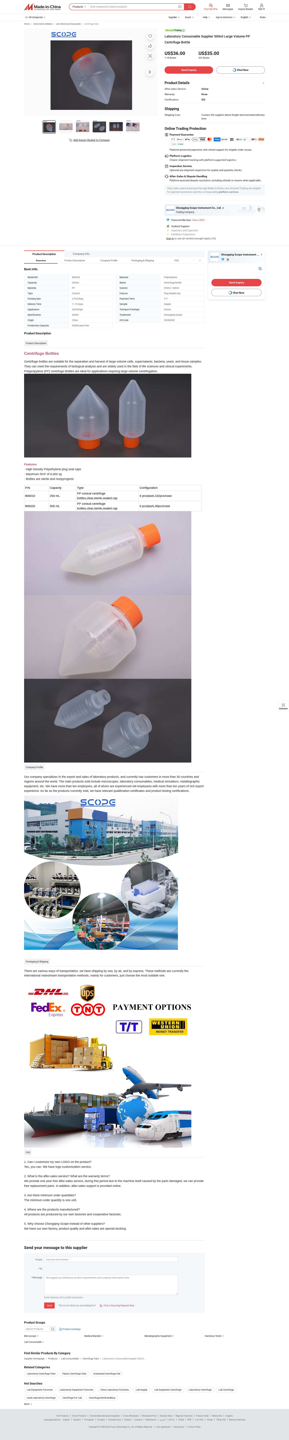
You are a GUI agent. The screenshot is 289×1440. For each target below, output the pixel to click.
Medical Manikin (92, 1335)
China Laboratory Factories (114, 1389)
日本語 (181, 1419)
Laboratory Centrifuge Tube (41, 1373)
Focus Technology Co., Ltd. (122, 1426)
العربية (162, 1419)
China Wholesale (130, 1415)
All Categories (36, 17)
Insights (229, 1415)
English (66, 1419)
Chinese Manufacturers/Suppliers (105, 1415)
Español (77, 1419)
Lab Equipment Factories (40, 1389)
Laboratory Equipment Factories (76, 1389)
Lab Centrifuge (226, 1389)
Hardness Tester (213, 1335)
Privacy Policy (194, 1426)
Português (88, 1419)
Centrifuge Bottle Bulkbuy (102, 1397)
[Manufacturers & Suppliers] (42, 6)
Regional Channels (184, 1415)
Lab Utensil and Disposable (68, 23)
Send (49, 1305)
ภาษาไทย (199, 1419)
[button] (193, 260)
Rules (263, 17)
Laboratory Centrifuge (200, 1389)
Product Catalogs (71, 1329)
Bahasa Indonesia (237, 1419)
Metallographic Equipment (158, 1335)
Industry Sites (166, 1415)
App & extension (224, 17)
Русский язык (114, 1419)
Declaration (179, 1426)
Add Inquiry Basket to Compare (91, 140)
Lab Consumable (33, 1342)
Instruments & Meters (42, 23)
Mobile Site (217, 1415)
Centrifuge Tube (91, 23)
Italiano (127, 1419)
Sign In (170, 238)
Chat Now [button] (243, 70)
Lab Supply (141, 1389)
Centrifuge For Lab (72, 1397)
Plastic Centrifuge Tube (74, 1373)
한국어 (172, 1419)
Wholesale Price (149, 1415)
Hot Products (63, 1415)
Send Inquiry (189, 70)
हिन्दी (189, 1419)
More (27, 1403)
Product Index (202, 1415)
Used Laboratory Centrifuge (41, 1397)
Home (27, 23)
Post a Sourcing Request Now (117, 1305)
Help (205, 17)
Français (101, 1419)
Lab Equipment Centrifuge (167, 1389)
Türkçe (210, 1419)
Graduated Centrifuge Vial (106, 1373)
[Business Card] (260, 268)
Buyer (188, 17)
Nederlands (151, 1419)
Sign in (261, 8)
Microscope (30, 1335)
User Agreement (163, 1426)
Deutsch (138, 1419)
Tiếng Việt (221, 1419)
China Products (79, 1415)
